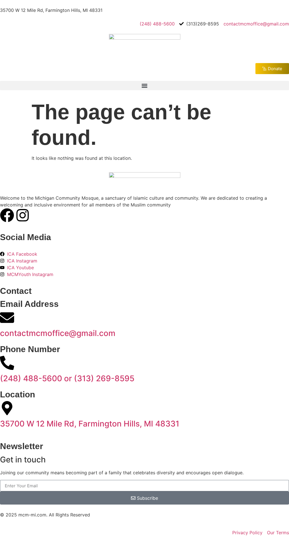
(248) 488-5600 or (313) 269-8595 (67, 378)
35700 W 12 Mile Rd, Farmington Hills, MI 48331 (89, 423)
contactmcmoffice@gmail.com (57, 333)
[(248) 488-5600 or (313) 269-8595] (7, 363)
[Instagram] (23, 215)
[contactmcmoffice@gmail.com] (7, 318)
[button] (144, 85)
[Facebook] (7, 215)
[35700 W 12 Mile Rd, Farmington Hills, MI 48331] (7, 408)
